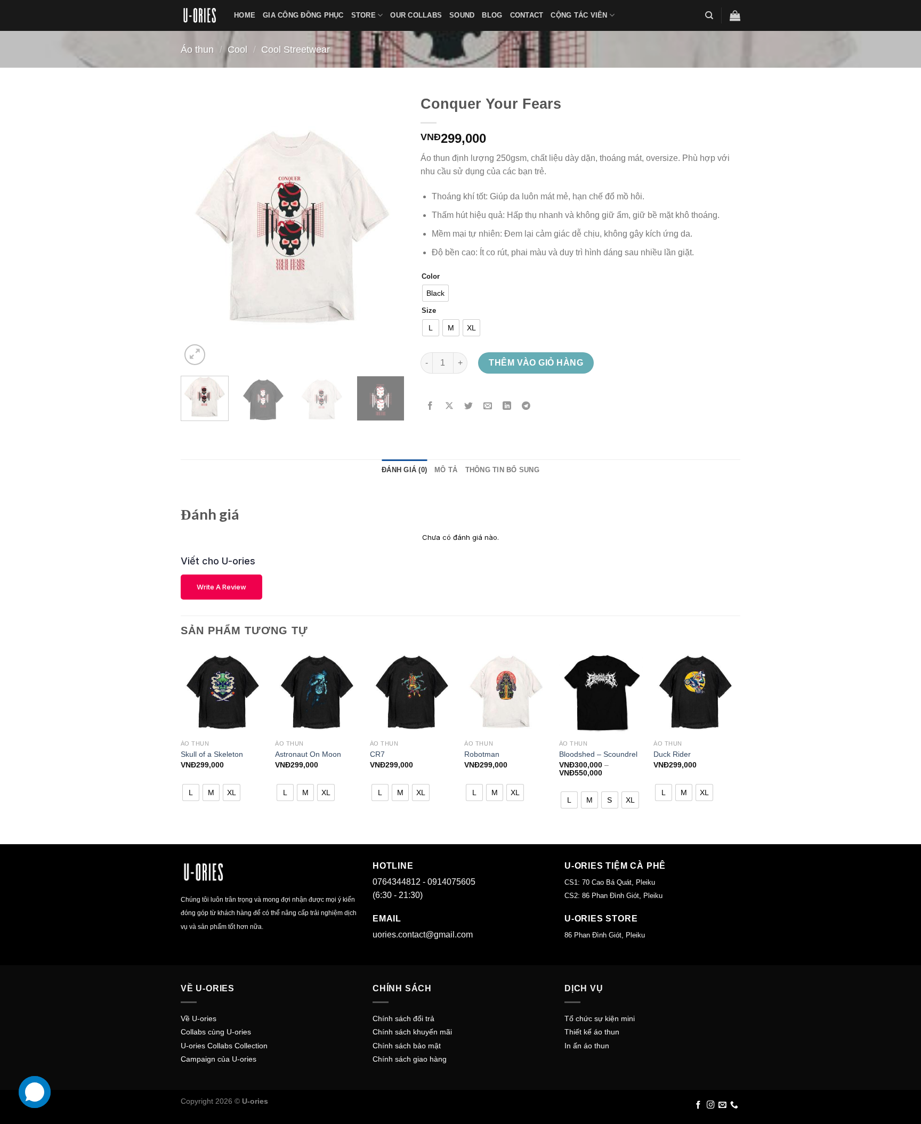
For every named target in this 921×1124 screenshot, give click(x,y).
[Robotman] (506, 692)
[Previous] (198, 228)
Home (244, 15)
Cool (237, 49)
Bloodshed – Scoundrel (598, 754)
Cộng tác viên (579, 15)
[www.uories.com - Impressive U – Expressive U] (199, 15)
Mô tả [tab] (445, 470)
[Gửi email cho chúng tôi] (722, 1105)
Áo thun (197, 49)
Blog (492, 15)
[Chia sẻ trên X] (449, 406)
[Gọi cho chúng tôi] (734, 1105)
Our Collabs (416, 15)
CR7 (377, 754)
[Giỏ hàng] (735, 15)
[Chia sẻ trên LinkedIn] (507, 406)
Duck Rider (672, 754)
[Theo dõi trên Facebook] (698, 1105)
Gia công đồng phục (303, 15)
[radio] (435, 293)
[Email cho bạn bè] (488, 406)
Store (363, 15)
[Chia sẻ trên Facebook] (430, 406)
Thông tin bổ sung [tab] (502, 470)
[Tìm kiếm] (709, 15)
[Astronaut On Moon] (317, 692)
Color (431, 276)
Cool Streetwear (295, 49)
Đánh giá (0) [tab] (404, 470)
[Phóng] (194, 354)
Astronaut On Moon (308, 754)
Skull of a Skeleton (212, 754)
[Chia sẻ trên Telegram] (526, 406)
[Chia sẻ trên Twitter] (469, 406)
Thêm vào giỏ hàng (536, 362)
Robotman (481, 754)
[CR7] (412, 692)
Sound (461, 15)
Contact (527, 15)
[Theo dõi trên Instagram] (711, 1105)
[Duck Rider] (695, 692)
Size (429, 310)
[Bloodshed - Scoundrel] (601, 692)
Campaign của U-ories (218, 1059)
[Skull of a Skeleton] (223, 692)
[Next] (386, 228)
